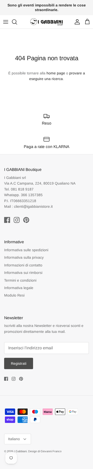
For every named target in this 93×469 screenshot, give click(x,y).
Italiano (14, 439)
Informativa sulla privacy (24, 257)
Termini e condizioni (20, 280)
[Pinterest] (26, 220)
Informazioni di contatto (23, 265)
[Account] (76, 22)
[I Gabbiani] (46, 22)
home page (56, 73)
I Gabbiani (20, 451)
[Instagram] (17, 220)
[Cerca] (17, 22)
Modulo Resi (14, 295)
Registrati (18, 363)
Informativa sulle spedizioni (26, 250)
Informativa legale (18, 288)
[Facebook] (7, 220)
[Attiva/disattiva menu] (5, 22)
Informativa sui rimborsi (23, 273)
